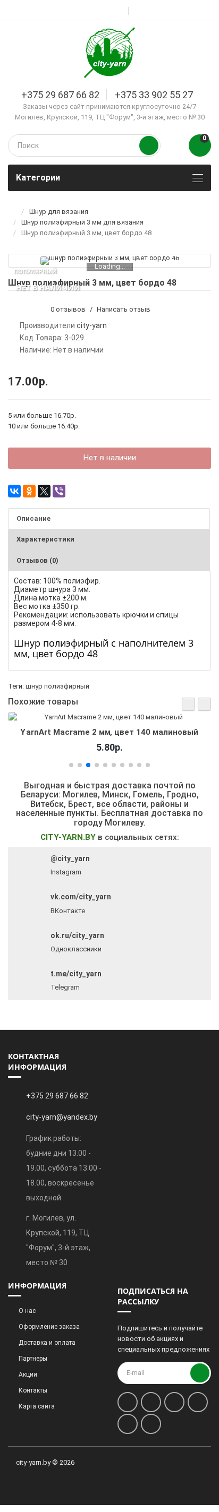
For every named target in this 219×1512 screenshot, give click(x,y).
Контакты (33, 1390)
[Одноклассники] (29, 491)
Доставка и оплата (47, 1342)
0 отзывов (68, 309)
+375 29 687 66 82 (60, 94)
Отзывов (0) (37, 560)
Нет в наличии (109, 457)
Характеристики (45, 539)
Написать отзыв (123, 309)
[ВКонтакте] (14, 491)
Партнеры (33, 1358)
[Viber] (59, 491)
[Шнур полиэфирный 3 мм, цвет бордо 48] (109, 260)
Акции (28, 1374)
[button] (188, 704)
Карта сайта (37, 1406)
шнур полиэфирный (57, 686)
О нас (27, 1311)
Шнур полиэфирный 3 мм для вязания (82, 222)
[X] (44, 491)
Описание (33, 518)
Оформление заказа (49, 1326)
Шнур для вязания (58, 212)
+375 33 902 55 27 (154, 94)
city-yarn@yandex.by (61, 1117)
